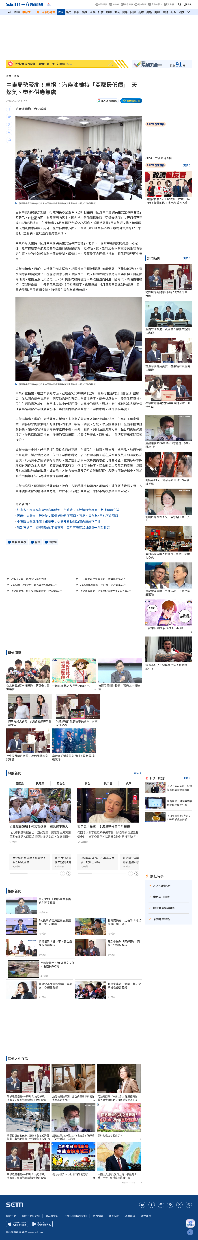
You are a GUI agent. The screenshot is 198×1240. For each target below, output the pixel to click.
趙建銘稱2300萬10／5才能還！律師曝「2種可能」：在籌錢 (73, 1137)
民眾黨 (40, 783)
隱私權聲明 (52, 1216)
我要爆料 (130, 1216)
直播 (93, 12)
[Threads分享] (9, 125)
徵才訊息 (146, 1216)
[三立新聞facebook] (152, 1205)
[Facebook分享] (9, 109)
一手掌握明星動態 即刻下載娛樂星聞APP (102, 579)
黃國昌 (19, 783)
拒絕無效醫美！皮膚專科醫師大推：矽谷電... (104, 590)
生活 (117, 12)
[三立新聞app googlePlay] (42, 1224)
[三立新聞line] (170, 1205)
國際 (133, 12)
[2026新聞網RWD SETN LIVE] (49, 4)
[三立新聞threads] (189, 1205)
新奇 (173, 12)
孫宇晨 (108, 783)
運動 (149, 12)
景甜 (87, 783)
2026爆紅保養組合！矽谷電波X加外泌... (33, 584)
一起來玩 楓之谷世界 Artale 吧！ (72, 685)
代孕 (128, 783)
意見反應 (114, 1216)
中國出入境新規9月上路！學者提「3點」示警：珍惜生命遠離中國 (118, 1176)
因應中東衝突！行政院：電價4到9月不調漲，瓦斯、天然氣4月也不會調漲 (67, 515)
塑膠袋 (28, 233)
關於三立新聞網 (31, 1216)
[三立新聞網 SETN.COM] (9, 12)
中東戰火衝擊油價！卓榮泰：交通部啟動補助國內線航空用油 (59, 521)
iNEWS (115, 4)
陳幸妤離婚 (48, 12)
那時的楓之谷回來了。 (110, 1135)
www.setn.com (36, 1232)
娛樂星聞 (103, 4)
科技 (181, 12)
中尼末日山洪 (30, 12)
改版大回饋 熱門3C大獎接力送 (28, 579)
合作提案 (98, 1216)
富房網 (170, 4)
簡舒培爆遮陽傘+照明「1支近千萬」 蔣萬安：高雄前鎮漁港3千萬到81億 (27, 1098)
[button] (179, 4)
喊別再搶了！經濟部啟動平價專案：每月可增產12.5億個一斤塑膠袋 (63, 527)
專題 (165, 12)
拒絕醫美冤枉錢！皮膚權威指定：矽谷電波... (35, 590)
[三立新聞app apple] (17, 1224)
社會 (101, 12)
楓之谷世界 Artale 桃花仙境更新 (70, 1174)
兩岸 (141, 12)
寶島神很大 (156, 4)
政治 (60, 12)
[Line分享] (9, 117)
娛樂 (109, 12)
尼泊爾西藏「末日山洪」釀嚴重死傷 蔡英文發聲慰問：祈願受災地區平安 (119, 1098)
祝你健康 (128, 4)
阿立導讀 (142, 4)
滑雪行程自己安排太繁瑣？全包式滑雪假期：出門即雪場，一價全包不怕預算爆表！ (28, 1137)
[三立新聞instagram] (161, 1205)
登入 (189, 4)
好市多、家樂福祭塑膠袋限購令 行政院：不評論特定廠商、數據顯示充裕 (68, 510)
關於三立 (11, 1216)
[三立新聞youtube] (142, 1205)
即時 (17, 12)
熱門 (68, 12)
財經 (157, 12)
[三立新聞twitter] (179, 1205)
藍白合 (61, 783)
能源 (34, 217)
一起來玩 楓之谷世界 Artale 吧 (164, 628)
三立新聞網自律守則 (75, 1216)
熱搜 (85, 12)
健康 (125, 12)
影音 (77, 12)
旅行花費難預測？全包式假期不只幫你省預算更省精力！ (73, 1098)
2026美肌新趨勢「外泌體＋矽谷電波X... (102, 584)
